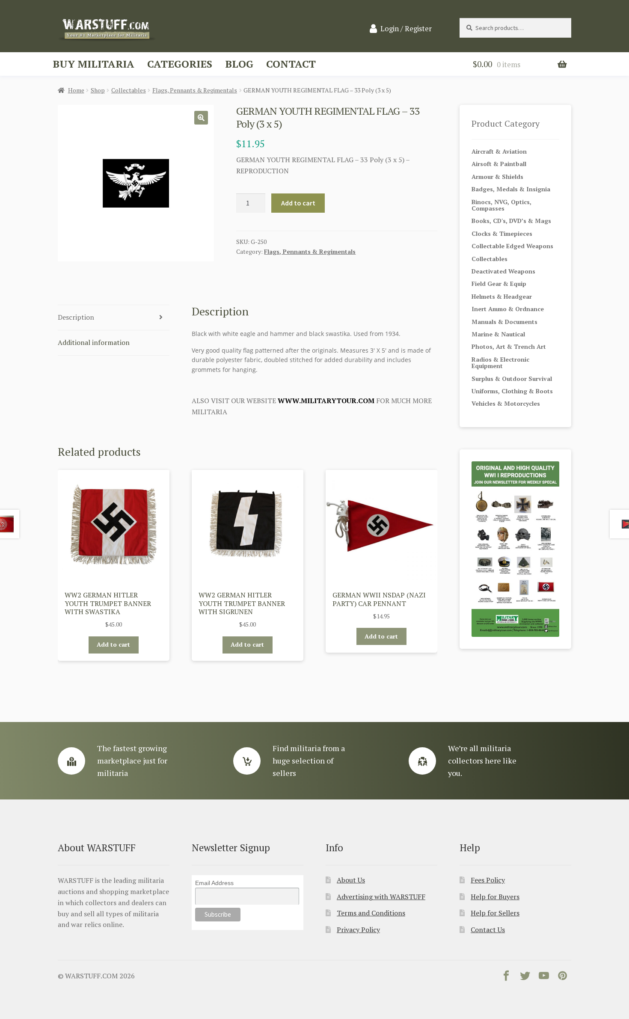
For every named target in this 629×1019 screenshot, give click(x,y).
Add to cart (298, 203)
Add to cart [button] (113, 644)
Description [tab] (76, 317)
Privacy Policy (358, 929)
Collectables (128, 90)
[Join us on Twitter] (525, 977)
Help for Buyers (495, 896)
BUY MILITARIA (93, 64)
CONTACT (291, 64)
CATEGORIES (179, 64)
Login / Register (406, 28)
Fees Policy (488, 880)
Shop (98, 90)
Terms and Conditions (371, 913)
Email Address (214, 882)
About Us (351, 880)
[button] (201, 118)
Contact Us (488, 929)
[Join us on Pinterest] (562, 977)
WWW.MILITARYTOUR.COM (326, 400)
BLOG (239, 64)
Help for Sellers (495, 913)
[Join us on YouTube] (543, 977)
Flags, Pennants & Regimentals (194, 90)
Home (76, 90)
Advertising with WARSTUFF (381, 896)
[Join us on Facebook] (506, 977)
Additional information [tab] (94, 342)
